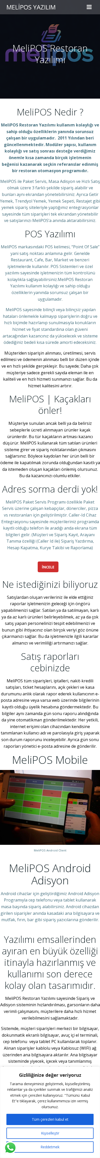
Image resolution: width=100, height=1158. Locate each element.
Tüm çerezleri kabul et (50, 1119)
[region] (50, 1112)
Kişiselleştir (50, 1133)
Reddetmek (50, 1146)
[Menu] (89, 7)
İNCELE (48, 567)
